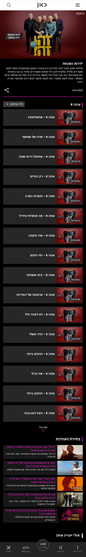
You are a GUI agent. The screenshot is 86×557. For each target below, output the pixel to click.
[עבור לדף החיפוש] (8, 5)
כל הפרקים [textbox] (16, 104)
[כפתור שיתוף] (6, 90)
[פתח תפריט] (77, 5)
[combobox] (14, 104)
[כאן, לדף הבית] (42, 5)
